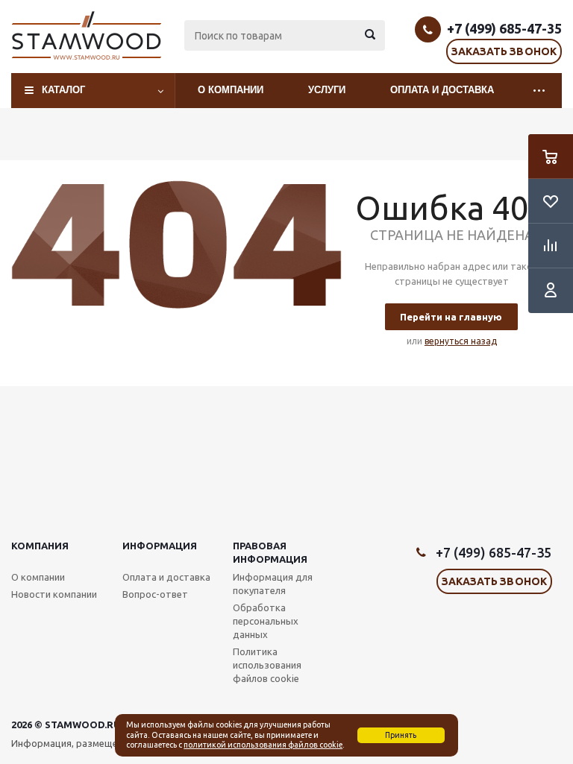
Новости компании (54, 594)
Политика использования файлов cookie (267, 665)
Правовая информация (270, 552)
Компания (40, 545)
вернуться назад (461, 341)
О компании (230, 89)
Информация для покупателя (273, 584)
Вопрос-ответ (155, 594)
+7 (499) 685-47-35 (504, 28)
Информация (159, 545)
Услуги (326, 89)
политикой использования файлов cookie (263, 744)
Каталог (63, 89)
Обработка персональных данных (265, 621)
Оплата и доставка (442, 89)
